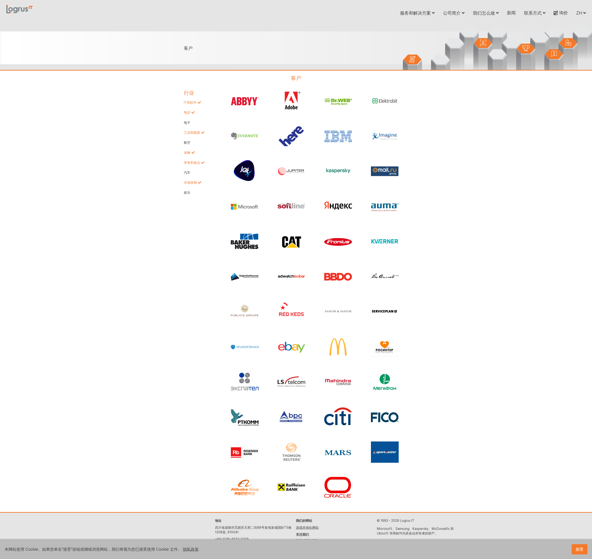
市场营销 (190, 182)
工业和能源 (192, 132)
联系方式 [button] (533, 13)
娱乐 (187, 192)
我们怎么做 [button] (484, 13)
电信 (187, 112)
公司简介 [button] (452, 13)
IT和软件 (190, 102)
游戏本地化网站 (307, 527)
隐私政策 (191, 549)
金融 (187, 152)
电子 (187, 122)
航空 (187, 142)
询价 (563, 12)
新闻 (511, 12)
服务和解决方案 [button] (416, 13)
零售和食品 (192, 163)
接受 (579, 549)
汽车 (187, 172)
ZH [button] (579, 13)
